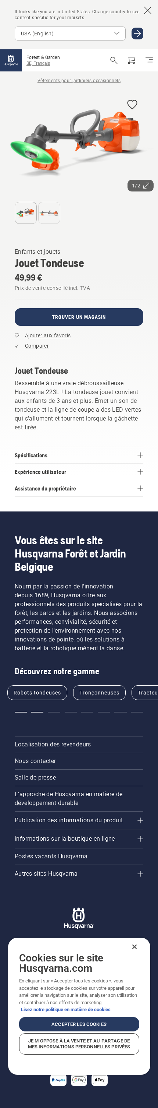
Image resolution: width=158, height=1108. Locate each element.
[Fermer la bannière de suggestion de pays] (148, 10)
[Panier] (131, 60)
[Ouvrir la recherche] (114, 60)
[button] (132, 105)
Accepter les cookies (79, 1024)
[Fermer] (134, 947)
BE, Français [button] (38, 63)
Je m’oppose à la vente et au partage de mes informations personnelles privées (79, 1043)
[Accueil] (11, 60)
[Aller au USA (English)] (137, 33)
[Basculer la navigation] (149, 60)
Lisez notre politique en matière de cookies (66, 1009)
